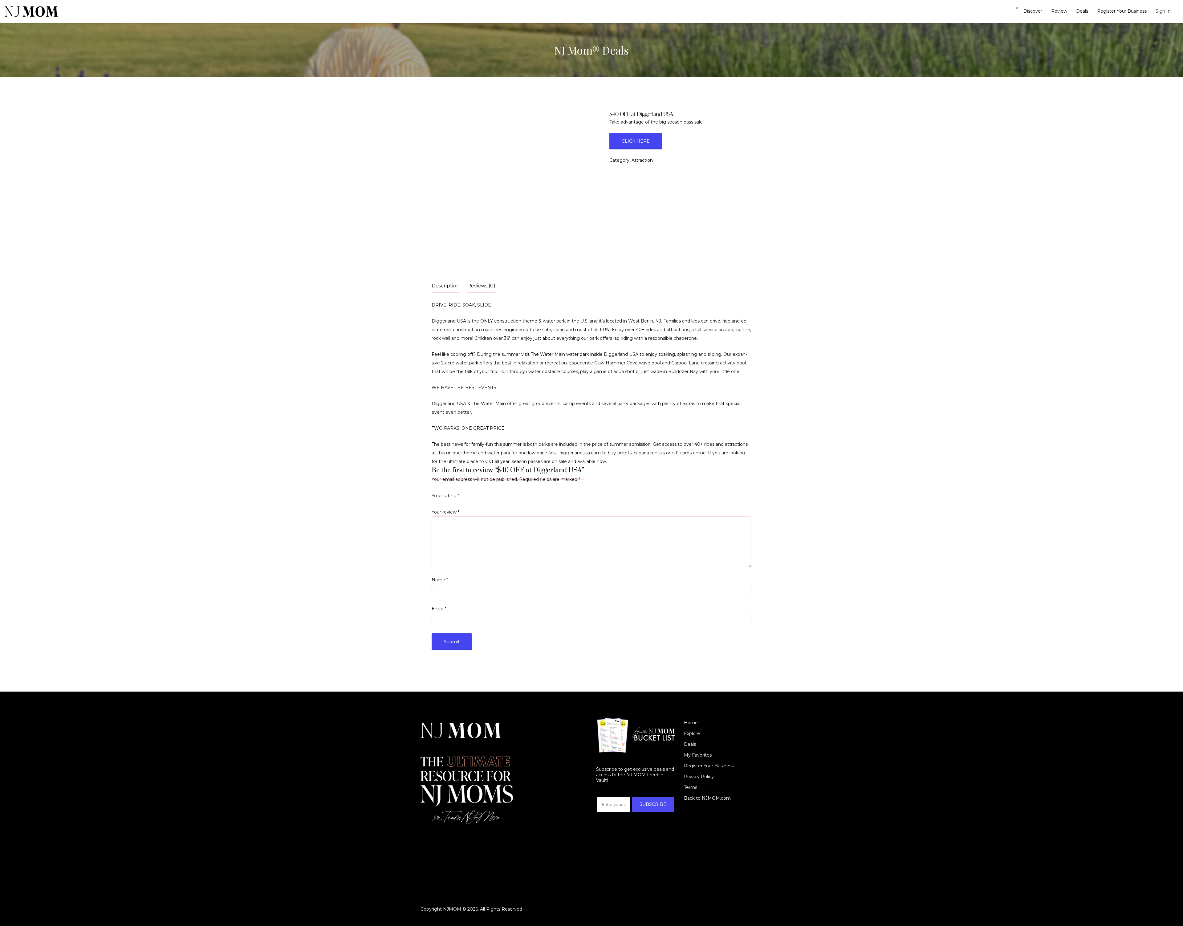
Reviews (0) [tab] (481, 286)
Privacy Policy (699, 776)
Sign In (1163, 11)
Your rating (446, 495)
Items (1013, 11)
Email (439, 608)
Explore (692, 733)
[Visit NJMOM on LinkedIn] (454, 842)
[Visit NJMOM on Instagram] (424, 842)
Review (1059, 11)
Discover (1032, 11)
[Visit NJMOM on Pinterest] (444, 842)
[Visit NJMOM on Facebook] (434, 842)
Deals (1082, 11)
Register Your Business (1122, 11)
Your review (445, 512)
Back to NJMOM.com (707, 798)
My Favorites (698, 755)
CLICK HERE (636, 141)
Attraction (642, 160)
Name (440, 580)
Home (691, 722)
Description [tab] (446, 286)
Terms (690, 787)
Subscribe (653, 804)
